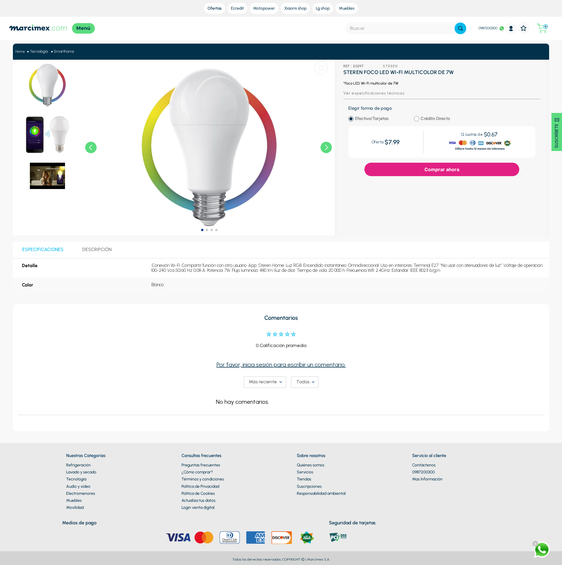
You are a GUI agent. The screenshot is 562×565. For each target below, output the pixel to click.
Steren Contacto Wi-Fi (138, 273)
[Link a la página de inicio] (20, 51)
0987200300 (488, 28)
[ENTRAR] (511, 28)
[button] (24, 289)
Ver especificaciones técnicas (373, 93)
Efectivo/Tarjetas (371, 118)
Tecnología (39, 51)
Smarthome (64, 51)
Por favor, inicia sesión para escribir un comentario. (281, 462)
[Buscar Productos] (460, 28)
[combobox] (405, 28)
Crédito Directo (435, 118)
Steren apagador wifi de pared (282, 273)
